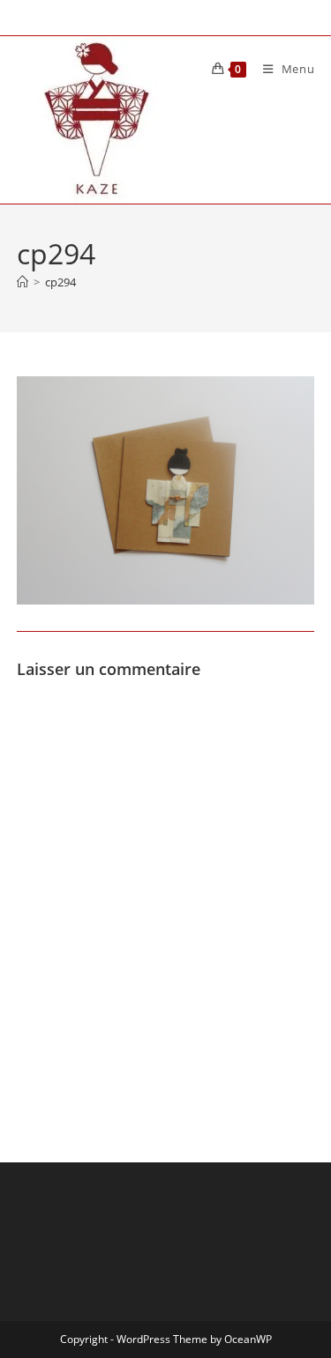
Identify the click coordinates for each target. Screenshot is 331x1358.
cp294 (60, 282)
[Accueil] (22, 282)
